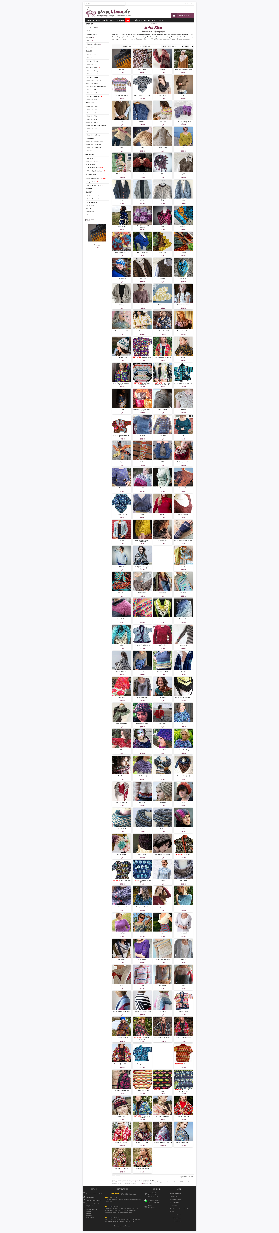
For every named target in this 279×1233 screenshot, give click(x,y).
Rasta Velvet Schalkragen (183, 750)
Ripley (142, 147)
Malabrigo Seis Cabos (95, 96)
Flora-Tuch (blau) (122, 514)
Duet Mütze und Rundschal (121, 252)
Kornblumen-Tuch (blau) (183, 1142)
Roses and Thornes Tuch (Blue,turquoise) (142, 567)
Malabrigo (89, 51)
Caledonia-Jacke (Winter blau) (162, 1038)
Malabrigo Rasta (92, 99)
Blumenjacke (142, 331)
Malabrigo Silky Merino (94, 80)
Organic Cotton (91, 182)
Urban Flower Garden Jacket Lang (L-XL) (162, 383)
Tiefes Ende (162, 1011)
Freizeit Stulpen (121, 854)
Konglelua (163, 802)
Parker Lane (162, 723)
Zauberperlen (91, 164)
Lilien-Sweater (183, 1064)
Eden (162, 174)
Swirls (142, 619)
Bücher (89, 208)
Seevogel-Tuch (122, 226)
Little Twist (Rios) (163, 645)
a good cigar (142, 278)
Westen (90, 41)
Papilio (163, 880)
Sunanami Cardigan (162, 147)
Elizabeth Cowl (163, 95)
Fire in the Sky (122, 592)
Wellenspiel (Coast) (162, 671)
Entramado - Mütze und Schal (183, 69)
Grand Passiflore (121, 619)
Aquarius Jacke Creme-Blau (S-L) (183, 383)
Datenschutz (173, 1205)
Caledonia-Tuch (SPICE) (121, 1038)
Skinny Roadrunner (142, 252)
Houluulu (121, 566)
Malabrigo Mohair (92, 90)
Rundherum (121, 776)
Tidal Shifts (183, 278)
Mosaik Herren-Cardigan (142, 1116)
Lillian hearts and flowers (183, 331)
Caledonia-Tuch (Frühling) (142, 1038)
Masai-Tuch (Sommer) (121, 1142)
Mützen (90, 37)
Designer (147, 20)
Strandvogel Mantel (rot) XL (163, 357)
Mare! (162, 933)
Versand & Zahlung (175, 1199)
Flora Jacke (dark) (142, 357)
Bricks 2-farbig (121, 828)
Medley (183, 95)
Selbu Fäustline (162, 305)
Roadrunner (162, 252)
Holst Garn (90, 103)
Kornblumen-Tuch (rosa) (163, 1116)
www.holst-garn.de (175, 1218)
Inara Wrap (142, 488)
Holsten (122, 985)
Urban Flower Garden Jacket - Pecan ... (121, 436)
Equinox (121, 69)
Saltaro (142, 671)
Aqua (142, 514)
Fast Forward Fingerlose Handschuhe (142, 540)
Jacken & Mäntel (93, 34)
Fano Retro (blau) (122, 880)
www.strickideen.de (175, 1215)
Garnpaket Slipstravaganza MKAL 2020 (142, 410)
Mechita (162, 69)
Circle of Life (162, 121)
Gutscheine (90, 211)
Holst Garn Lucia (92, 132)
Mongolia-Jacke (183, 1011)
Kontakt (161, 20)
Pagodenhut (121, 1116)
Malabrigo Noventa (92, 74)
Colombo (121, 488)
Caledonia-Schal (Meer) (142, 881)
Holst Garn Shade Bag (93, 135)
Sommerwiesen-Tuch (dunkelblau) (183, 1090)
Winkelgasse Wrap (162, 540)
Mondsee (183, 671)
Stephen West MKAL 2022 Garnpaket (142, 226)
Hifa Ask (89, 188)
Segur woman (163, 907)
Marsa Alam (162, 985)
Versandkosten (135, 1180)
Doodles (162, 828)
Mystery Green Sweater (142, 907)
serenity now (162, 592)
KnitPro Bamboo (92, 202)
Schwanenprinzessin (183, 305)
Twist (183, 200)
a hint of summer (142, 697)
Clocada (142, 305)
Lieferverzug (140, 1183)
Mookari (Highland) (121, 723)
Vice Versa (142, 121)
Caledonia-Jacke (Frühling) (121, 1064)
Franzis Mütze (122, 278)
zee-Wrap (183, 592)
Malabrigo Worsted (92, 61)
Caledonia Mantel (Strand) (142, 645)
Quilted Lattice (183, 880)
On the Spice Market (183, 462)
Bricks (142, 828)
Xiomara (183, 252)
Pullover (90, 31)
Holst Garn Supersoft (93, 106)
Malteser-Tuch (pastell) (142, 1168)
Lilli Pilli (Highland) (121, 802)
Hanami (142, 985)
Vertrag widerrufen (175, 1193)
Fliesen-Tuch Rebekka (122, 671)
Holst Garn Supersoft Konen (95, 141)
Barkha (122, 409)
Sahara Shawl (142, 69)
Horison (162, 776)
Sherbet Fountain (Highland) (183, 697)
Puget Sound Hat (122, 357)
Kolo (121, 147)
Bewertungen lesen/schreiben (122, 1226)
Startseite (152, 23)
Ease (183, 435)
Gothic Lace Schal (122, 907)
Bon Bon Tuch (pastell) (121, 1168)
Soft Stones (142, 435)
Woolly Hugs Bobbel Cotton (95, 171)
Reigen (122, 462)
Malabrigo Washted (93, 77)
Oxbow (122, 750)
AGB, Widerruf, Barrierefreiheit (179, 1209)
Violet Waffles (142, 854)
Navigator (163, 435)
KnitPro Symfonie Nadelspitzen (96, 196)
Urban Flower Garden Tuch (142, 383)
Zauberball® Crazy (92, 161)
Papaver (162, 514)
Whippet (183, 959)
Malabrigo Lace (91, 64)
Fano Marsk (183, 854)
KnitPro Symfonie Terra (96, 178)
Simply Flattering (183, 514)
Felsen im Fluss (183, 488)
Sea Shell (183, 409)
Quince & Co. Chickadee (94, 185)
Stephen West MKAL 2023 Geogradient (183, 122)
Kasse (192, 4)
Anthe (183, 357)
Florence (162, 488)
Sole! (142, 933)
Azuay (183, 723)
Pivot (162, 226)
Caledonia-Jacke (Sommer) (183, 1038)
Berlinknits (142, 802)
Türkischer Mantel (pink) (122, 1090)
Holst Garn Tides (92, 116)
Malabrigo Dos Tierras (93, 93)
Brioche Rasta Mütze (142, 723)
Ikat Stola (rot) (122, 697)
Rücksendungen (174, 1202)
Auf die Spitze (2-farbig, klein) (142, 1011)
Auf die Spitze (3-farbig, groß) (121, 1011)
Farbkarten (90, 138)
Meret (183, 802)
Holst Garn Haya (92, 119)
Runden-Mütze (162, 750)
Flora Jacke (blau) (142, 1064)
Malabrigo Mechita (92, 67)
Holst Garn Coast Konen (94, 144)
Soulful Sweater (162, 409)
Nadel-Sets (90, 215)
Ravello (183, 985)
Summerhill (183, 933)
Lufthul (183, 147)
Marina (183, 828)
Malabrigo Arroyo (92, 83)
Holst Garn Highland (93, 122)
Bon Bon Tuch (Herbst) (142, 1090)
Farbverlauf (90, 154)
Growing (121, 305)
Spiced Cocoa (142, 592)
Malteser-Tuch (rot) (183, 1116)
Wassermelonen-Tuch (162, 1090)
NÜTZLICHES (138, 20)
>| (117, 1177)
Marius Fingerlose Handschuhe (183, 540)
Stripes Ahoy (183, 645)
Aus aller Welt (91, 174)
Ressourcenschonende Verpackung (92, 1204)
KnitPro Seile (91, 205)
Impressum (173, 1196)
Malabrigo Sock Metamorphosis (96, 86)
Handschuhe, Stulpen (94, 44)
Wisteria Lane (142, 959)
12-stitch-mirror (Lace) (183, 776)
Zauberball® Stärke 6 (95, 167)
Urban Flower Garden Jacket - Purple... (121, 383)
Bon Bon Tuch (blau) (142, 1142)
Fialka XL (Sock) (142, 776)
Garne (98, 20)
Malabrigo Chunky (92, 71)
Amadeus (183, 226)
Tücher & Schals (93, 27)
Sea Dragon (162, 697)
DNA (162, 462)
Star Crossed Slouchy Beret (162, 854)
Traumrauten (163, 619)
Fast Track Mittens (142, 174)
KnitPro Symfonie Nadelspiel (95, 199)
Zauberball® (91, 158)
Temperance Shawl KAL (121, 331)
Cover (121, 121)
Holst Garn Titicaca (92, 113)
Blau (121, 200)
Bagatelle (183, 174)
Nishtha (183, 566)
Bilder (154, 20)
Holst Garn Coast (92, 109)
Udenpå (142, 200)
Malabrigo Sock (91, 58)
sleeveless (162, 278)
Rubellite (142, 750)
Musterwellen (183, 619)
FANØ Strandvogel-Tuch (122, 174)
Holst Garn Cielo (92, 128)
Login (186, 4)
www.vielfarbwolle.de (176, 1221)
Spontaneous (121, 959)
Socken (90, 47)
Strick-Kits (90, 20)
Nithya (122, 540)
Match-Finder (91, 151)
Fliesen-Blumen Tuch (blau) (142, 95)
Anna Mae (122, 933)
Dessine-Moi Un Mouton (163, 959)
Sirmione (142, 462)
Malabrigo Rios (91, 55)
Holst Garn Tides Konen (94, 147)
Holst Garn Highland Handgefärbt (96, 125)
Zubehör (89, 192)
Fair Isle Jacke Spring (122, 95)
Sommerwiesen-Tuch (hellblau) (163, 1142)
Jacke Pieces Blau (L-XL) (162, 331)
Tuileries (183, 907)
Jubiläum (121, 645)
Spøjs (162, 200)
